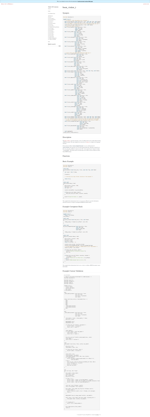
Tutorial (49, 8)
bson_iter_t (51, 22)
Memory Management (52, 38)
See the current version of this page (85, 1)
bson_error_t (51, 20)
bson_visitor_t (51, 34)
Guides (49, 11)
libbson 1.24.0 (3, 4)
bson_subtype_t (51, 29)
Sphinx (97, 414)
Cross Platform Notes (51, 13)
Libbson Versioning (52, 39)
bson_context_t (51, 18)
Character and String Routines (54, 27)
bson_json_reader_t (52, 23)
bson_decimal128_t (52, 19)
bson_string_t (51, 28)
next (148, 4)
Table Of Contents (53, 7)
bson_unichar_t (51, 31)
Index (49, 41)
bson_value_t (51, 33)
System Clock (51, 36)
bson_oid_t (51, 24)
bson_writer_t (51, 35)
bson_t (50, 17)
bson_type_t (51, 30)
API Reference (10, 4)
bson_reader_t (51, 25)
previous (145, 4)
